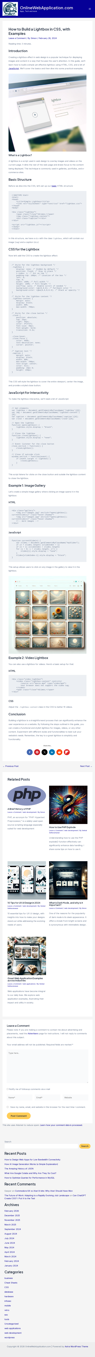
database (8, 1292)
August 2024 (10, 1234)
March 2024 (10, 1256)
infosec (7, 1301)
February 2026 (11, 1211)
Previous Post (11, 766)
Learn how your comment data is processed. (61, 1125)
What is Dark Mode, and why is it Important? (66, 903)
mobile (7, 1305)
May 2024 (9, 1247)
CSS (6, 1287)
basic (54, 186)
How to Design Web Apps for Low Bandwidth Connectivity (32, 1159)
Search (7, 1141)
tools (6, 1319)
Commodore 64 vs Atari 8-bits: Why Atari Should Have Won (44, 1191)
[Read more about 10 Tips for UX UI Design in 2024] (27, 880)
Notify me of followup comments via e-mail (29, 1089)
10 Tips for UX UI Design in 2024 (24, 902)
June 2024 (9, 1243)
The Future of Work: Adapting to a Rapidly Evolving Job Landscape (36, 1195)
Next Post (86, 766)
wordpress (9, 1337)
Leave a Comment (17, 38)
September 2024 (12, 1229)
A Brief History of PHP (19, 808)
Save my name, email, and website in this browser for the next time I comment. (48, 1107)
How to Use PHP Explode (62, 827)
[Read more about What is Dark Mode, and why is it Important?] (68, 880)
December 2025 (12, 1215)
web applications (29, 984)
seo (6, 1314)
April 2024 (9, 1252)
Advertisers (33, 1033)
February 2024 (11, 1261)
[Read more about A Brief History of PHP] (27, 795)
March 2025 (10, 1224)
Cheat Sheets (10, 1282)
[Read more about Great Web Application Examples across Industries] (27, 956)
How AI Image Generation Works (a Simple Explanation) (31, 1164)
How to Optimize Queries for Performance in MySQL (29, 1178)
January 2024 (11, 1265)
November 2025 (12, 1220)
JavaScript (14, 68)
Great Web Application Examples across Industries (25, 979)
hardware (8, 1296)
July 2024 (9, 1238)
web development (29, 812)
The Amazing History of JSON (19, 1168)
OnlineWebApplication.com (46, 7)
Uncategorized (11, 1324)
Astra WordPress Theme (76, 1346)
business (8, 1278)
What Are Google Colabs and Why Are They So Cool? (30, 1173)
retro (6, 1310)
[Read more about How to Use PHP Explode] (68, 804)
